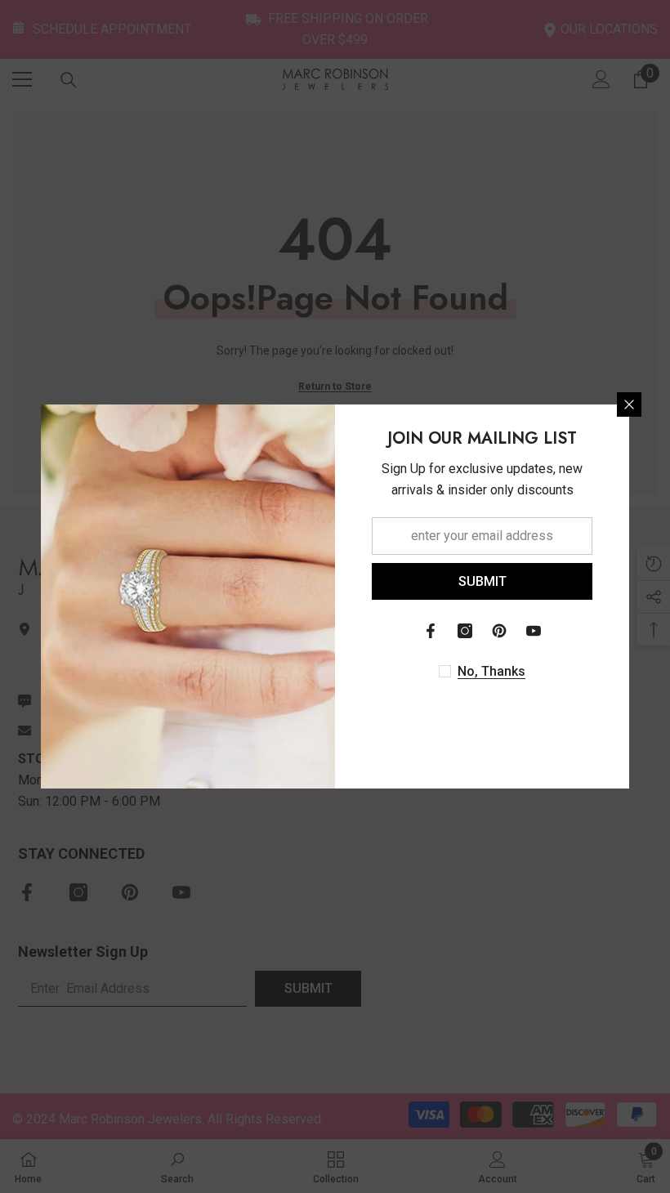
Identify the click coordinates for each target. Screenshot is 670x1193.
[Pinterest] (499, 631)
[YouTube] (533, 631)
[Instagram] (465, 631)
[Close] (629, 404)
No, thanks (491, 671)
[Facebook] (430, 631)
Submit (482, 581)
